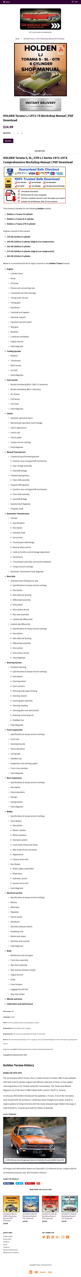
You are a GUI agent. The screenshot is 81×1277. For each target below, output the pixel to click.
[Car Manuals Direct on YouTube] (67, 1237)
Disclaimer (6, 1242)
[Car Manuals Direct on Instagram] (63, 1237)
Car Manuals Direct (46, 1265)
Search (5, 1244)
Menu (8, 2)
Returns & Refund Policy (10, 1250)
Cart (76, 2)
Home (17, 39)
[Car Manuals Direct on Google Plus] (58, 1237)
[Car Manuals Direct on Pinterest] (52, 1237)
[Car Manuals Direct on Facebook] (48, 1237)
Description (40, 151)
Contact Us (6, 1247)
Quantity (7, 133)
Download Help (8, 1236)
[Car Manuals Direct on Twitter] (43, 1237)
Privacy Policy (7, 1239)
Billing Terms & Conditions (11, 1252)
